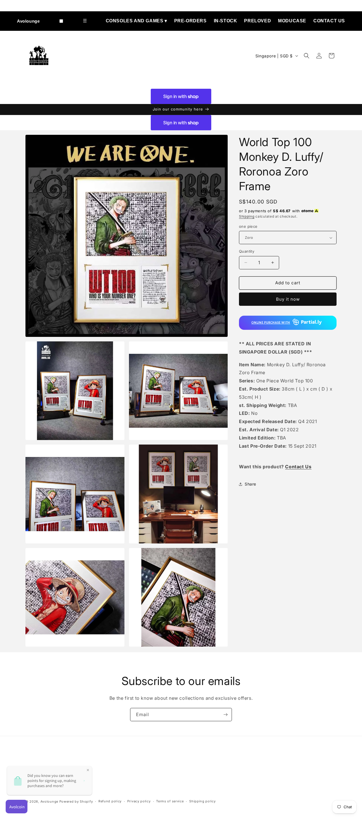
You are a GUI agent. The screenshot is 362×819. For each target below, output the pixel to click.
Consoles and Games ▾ (136, 20)
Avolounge (28, 21)
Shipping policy (202, 801)
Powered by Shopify (76, 801)
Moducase (292, 20)
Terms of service (170, 801)
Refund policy (110, 801)
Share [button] (250, 484)
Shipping (247, 216)
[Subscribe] (225, 714)
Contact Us (329, 20)
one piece (248, 226)
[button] (306, 55)
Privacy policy (139, 801)
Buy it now (288, 299)
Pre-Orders (190, 20)
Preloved (257, 20)
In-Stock (225, 20)
